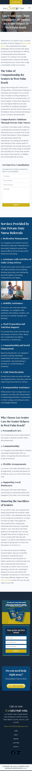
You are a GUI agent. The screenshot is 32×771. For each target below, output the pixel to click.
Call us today (5, 580)
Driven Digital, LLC (20, 768)
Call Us (17, 2)
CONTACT (16, 746)
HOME (16, 731)
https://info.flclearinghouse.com (16, 726)
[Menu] (29, 8)
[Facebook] (13, 752)
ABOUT (16, 735)
